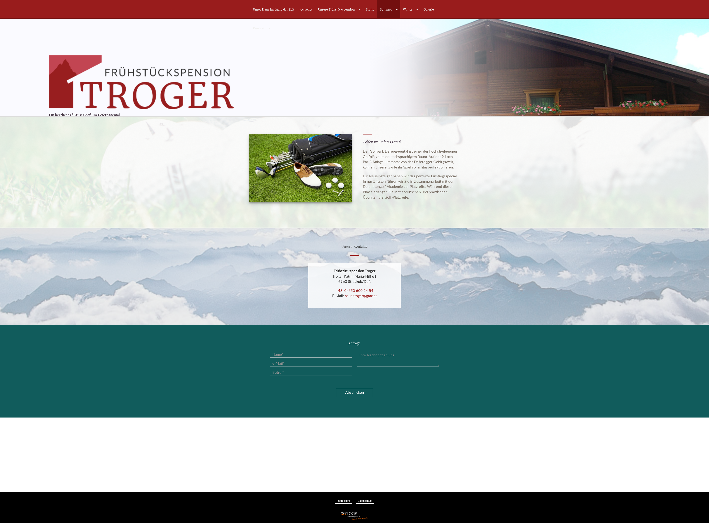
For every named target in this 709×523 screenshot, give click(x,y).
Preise (370, 9)
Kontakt (258, 28)
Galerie (429, 9)
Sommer (386, 9)
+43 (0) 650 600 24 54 (354, 291)
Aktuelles (306, 9)
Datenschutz (365, 500)
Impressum (343, 500)
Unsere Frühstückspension (336, 9)
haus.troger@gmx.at (361, 296)
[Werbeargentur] (354, 516)
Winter (407, 9)
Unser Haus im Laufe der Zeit (273, 9)
